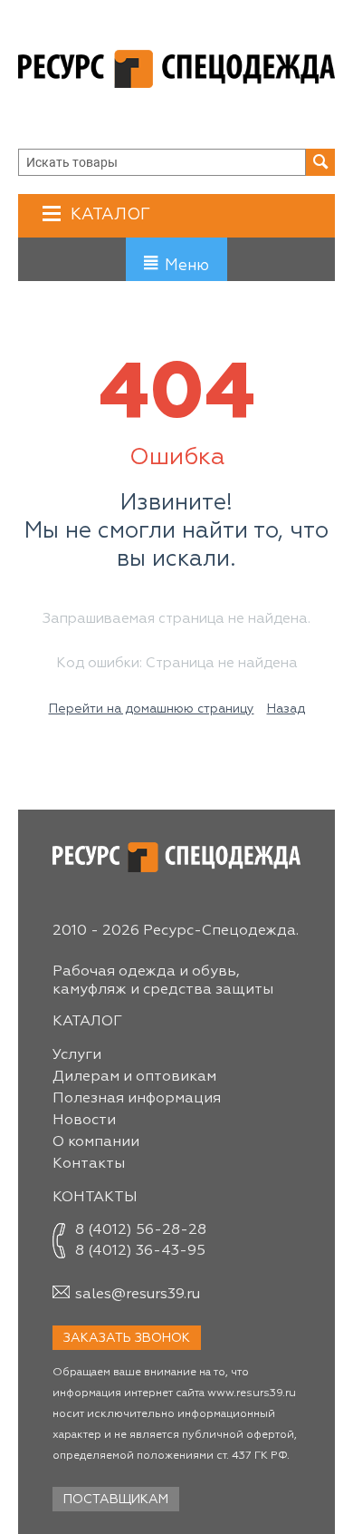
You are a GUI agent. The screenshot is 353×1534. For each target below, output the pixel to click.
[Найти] (320, 162)
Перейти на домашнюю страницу (151, 709)
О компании (95, 1142)
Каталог (110, 215)
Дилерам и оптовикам (134, 1077)
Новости (84, 1120)
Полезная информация (136, 1099)
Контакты (88, 1164)
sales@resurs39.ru (137, 1294)
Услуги (76, 1055)
